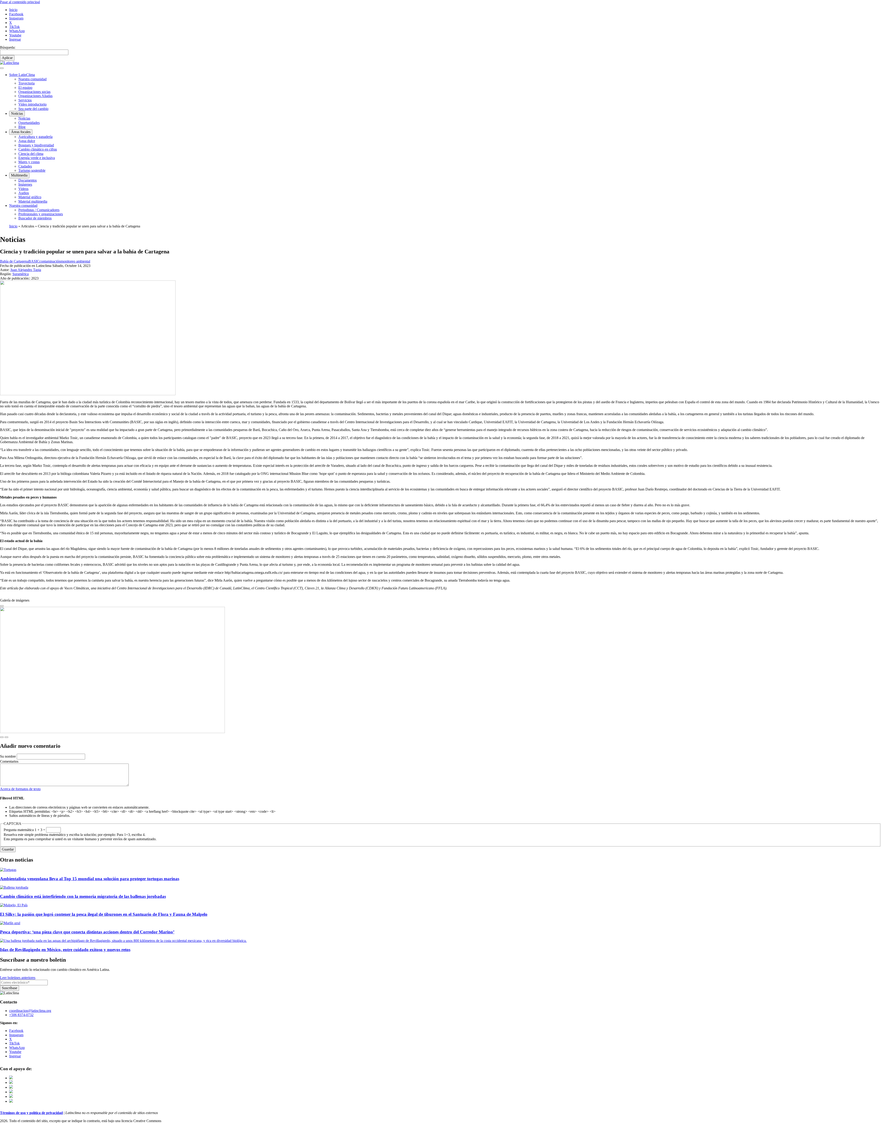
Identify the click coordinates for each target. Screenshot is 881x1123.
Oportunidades (29, 123)
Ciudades (25, 166)
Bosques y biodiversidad (36, 145)
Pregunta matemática (19, 830)
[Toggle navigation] (2, 68)
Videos (23, 189)
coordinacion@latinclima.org (30, 1011)
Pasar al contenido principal (20, 2)
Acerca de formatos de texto (20, 789)
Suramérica (20, 274)
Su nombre (8, 756)
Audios (23, 193)
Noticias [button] (17, 113)
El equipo (25, 88)
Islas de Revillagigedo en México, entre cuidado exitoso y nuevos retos (65, 949)
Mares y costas (29, 162)
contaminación (50, 261)
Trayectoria (26, 83)
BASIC (33, 261)
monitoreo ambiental (75, 261)
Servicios (25, 100)
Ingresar (15, 39)
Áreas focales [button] (21, 132)
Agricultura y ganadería (35, 137)
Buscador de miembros (35, 218)
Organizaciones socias (34, 92)
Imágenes (25, 184)
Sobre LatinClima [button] (22, 75)
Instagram (16, 18)
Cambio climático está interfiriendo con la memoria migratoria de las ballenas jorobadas (83, 896)
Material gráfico (29, 197)
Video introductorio (32, 104)
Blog (21, 127)
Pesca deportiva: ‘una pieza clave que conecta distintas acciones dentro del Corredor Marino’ (87, 932)
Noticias (24, 118)
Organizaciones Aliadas (35, 96)
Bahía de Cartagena (14, 261)
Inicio (13, 10)
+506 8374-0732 (21, 1015)
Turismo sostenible (31, 170)
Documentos (27, 180)
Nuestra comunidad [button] (23, 205)
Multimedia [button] (19, 175)
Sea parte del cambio (33, 109)
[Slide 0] (2, 606)
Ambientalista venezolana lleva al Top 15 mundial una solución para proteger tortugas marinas (89, 878)
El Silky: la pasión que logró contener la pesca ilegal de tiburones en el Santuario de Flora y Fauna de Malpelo (103, 914)
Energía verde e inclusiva (36, 158)
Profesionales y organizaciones (40, 214)
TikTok (14, 27)
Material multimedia (32, 201)
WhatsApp (17, 31)
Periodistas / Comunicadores (38, 210)
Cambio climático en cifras (37, 149)
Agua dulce (26, 141)
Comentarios (9, 761)
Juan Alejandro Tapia (25, 270)
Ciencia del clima (30, 154)
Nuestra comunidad (32, 79)
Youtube (15, 35)
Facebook (16, 14)
